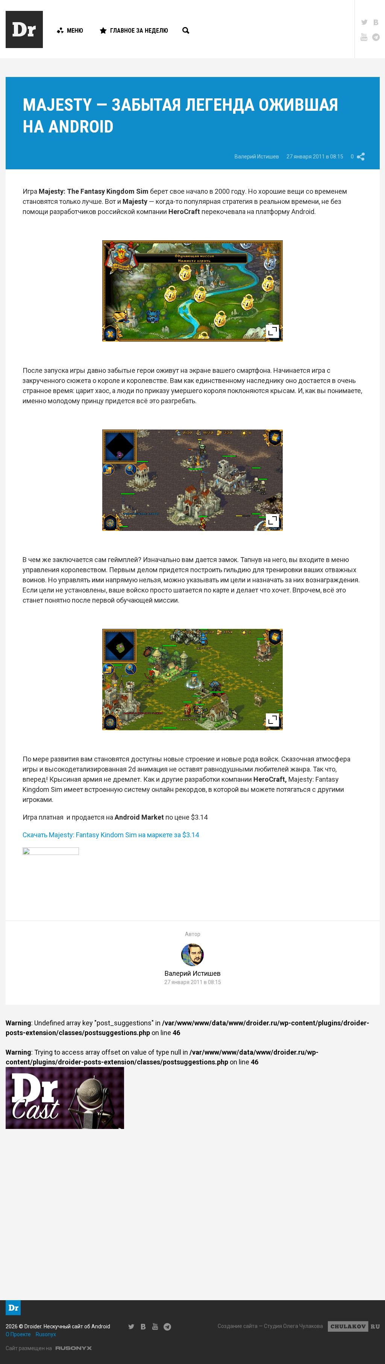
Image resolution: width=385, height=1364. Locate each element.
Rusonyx (46, 1334)
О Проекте (18, 1334)
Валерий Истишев (257, 157)
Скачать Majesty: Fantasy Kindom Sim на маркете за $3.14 (111, 835)
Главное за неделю (139, 30)
